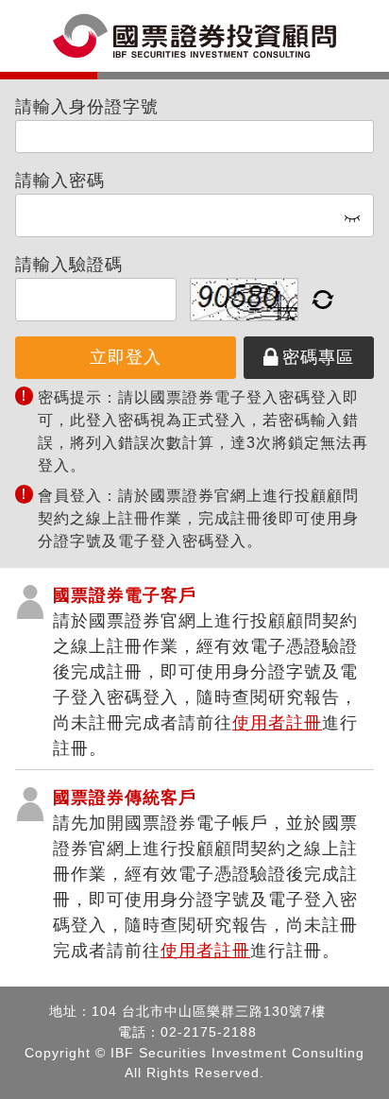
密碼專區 (318, 357)
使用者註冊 (277, 722)
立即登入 (125, 357)
